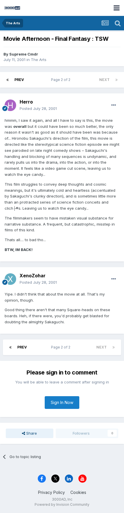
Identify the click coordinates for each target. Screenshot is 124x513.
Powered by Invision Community (62, 504)
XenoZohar (33, 275)
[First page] (7, 79)
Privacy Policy (51, 492)
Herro (26, 102)
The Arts (38, 59)
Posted (38, 108)
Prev (19, 79)
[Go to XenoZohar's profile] (10, 279)
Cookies (78, 492)
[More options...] (113, 105)
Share (31, 433)
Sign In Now (62, 402)
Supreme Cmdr (23, 54)
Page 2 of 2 (61, 79)
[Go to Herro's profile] (10, 105)
